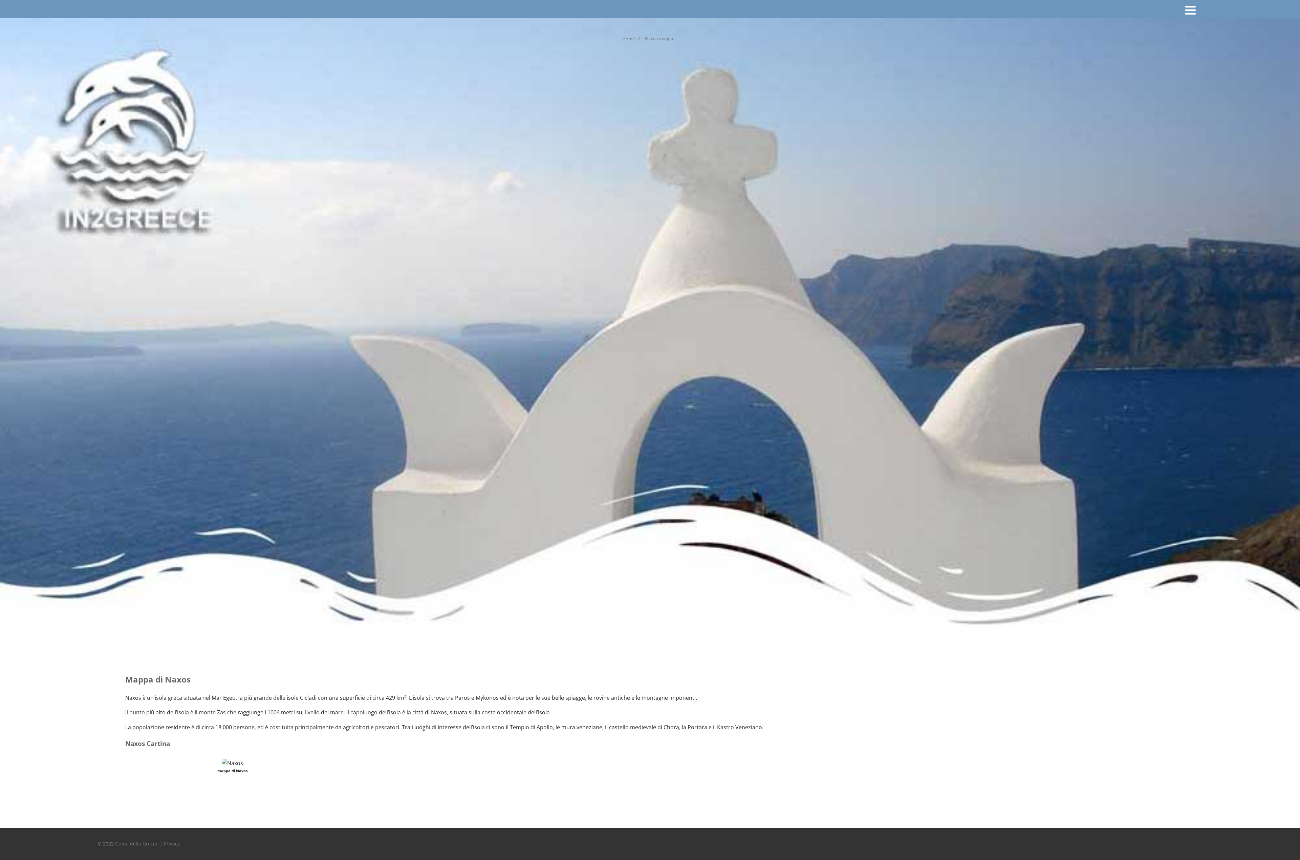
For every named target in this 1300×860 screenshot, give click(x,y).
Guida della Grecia (136, 843)
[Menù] (1190, 10)
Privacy (172, 843)
